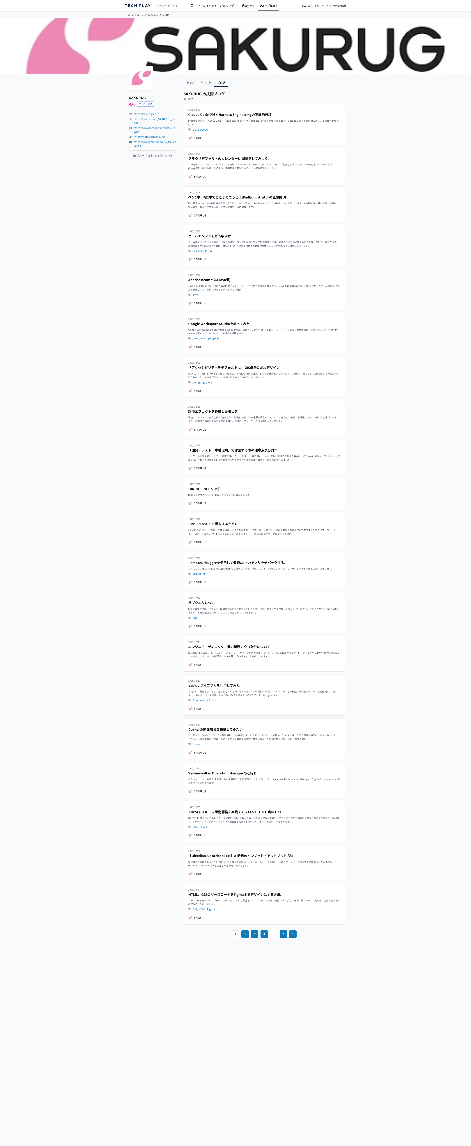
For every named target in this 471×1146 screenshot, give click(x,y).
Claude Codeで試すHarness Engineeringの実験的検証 (230, 114)
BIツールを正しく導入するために (213, 524)
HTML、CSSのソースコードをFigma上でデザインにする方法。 (236, 894)
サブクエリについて (203, 603)
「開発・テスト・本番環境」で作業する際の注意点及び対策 (233, 450)
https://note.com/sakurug (150, 137)
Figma (211, 909)
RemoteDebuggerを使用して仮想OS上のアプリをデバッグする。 (237, 562)
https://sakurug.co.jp (146, 114)
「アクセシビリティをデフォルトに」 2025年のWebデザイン (234, 367)
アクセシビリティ (203, 382)
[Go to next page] (293, 934)
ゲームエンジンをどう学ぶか (209, 236)
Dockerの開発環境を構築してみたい (215, 729)
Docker (197, 744)
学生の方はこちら (310, 5)
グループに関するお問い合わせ (154, 155)
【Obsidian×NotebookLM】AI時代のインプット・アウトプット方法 (240, 856)
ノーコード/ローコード (206, 338)
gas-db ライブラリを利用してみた (214, 685)
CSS (195, 909)
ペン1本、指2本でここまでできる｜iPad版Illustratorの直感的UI (237, 197)
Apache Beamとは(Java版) (209, 280)
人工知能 (198, 251)
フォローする (145, 104)
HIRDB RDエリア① (204, 489)
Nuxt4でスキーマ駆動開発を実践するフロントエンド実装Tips (234, 812)
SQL (195, 618)
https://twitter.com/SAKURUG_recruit (155, 121)
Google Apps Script (204, 700)
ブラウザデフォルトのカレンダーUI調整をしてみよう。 (229, 158)
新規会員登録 (339, 5)
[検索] (192, 5)
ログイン (326, 5)
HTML (202, 909)
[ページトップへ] (137, 5)
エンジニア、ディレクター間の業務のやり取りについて (229, 647)
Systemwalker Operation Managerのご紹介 (222, 773)
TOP (128, 14)
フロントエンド (202, 827)
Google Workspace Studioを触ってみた (219, 324)
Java (195, 295)
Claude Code (200, 129)
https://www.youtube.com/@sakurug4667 (155, 143)
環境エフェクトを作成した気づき (213, 411)
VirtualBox (199, 574)
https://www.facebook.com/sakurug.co (155, 129)
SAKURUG (153, 14)
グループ (139, 14)
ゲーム (208, 251)
